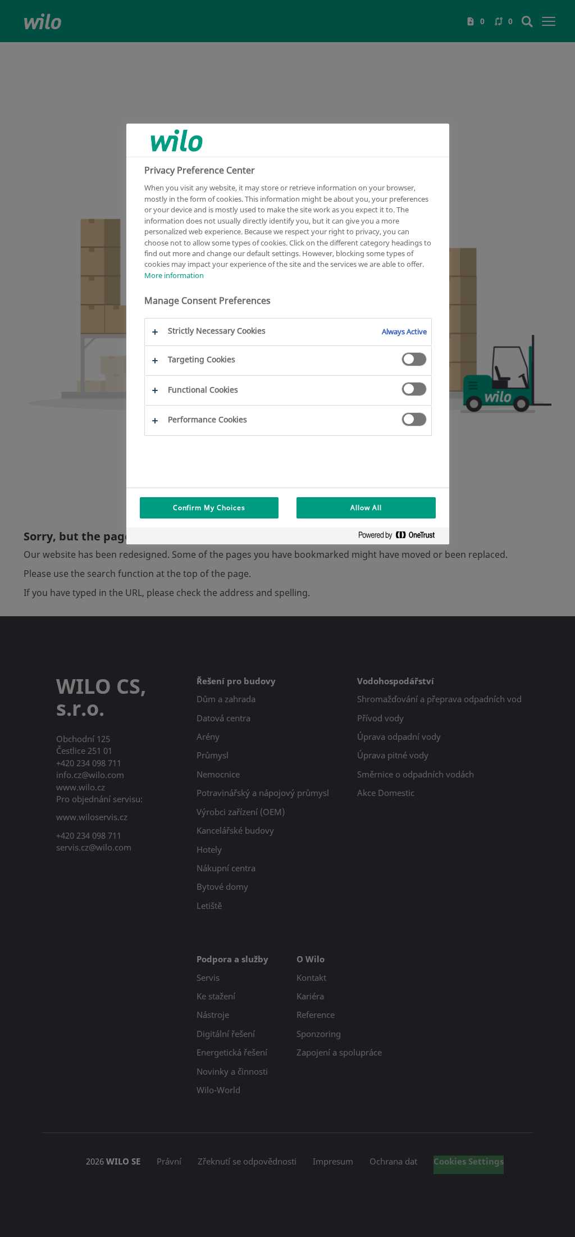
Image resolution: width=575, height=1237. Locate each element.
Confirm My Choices (209, 507)
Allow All (366, 507)
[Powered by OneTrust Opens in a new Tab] (401, 537)
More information (174, 275)
